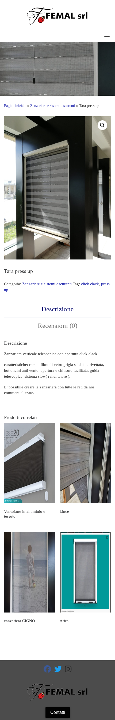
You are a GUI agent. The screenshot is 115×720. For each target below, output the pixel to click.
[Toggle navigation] (107, 36)
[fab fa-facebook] (47, 670)
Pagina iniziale (15, 106)
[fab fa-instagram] (68, 670)
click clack (90, 284)
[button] (102, 125)
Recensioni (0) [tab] (57, 325)
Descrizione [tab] (57, 309)
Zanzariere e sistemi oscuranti (52, 106)
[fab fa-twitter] (58, 670)
